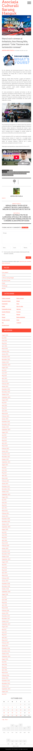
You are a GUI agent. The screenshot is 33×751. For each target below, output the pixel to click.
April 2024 (4, 410)
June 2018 (4, 599)
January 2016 (5, 678)
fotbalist (10, 173)
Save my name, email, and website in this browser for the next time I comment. (16, 252)
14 (16, 710)
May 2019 (4, 570)
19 (8, 712)
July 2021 (4, 499)
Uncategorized (5, 325)
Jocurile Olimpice (6, 312)
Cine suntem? (5, 272)
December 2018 (6, 583)
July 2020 (4, 532)
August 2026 (5, 335)
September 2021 (6, 494)
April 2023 (4, 443)
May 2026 (4, 343)
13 (12, 710)
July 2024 (4, 402)
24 (29, 712)
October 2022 (5, 459)
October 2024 (5, 394)
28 (16, 715)
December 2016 (6, 648)
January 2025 (5, 386)
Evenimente (5, 303)
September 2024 (6, 397)
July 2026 (4, 338)
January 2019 (5, 580)
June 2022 (4, 470)
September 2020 (6, 526)
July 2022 (4, 467)
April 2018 (4, 605)
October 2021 (5, 491)
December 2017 (6, 616)
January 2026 (5, 354)
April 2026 (4, 346)
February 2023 (5, 448)
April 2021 (4, 508)
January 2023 (5, 451)
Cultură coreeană (6, 298)
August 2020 (5, 529)
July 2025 (4, 370)
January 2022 (5, 483)
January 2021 (5, 516)
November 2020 (6, 521)
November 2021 (6, 489)
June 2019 (4, 567)
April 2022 (4, 475)
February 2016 (5, 675)
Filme (17, 303)
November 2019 (6, 554)
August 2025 (5, 367)
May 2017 (4, 634)
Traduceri (18, 322)
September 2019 (6, 559)
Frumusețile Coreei (6, 309)
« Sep (3, 719)
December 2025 (6, 356)
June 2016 (4, 664)
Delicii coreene (20, 298)
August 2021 (5, 497)
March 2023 (5, 445)
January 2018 (5, 613)
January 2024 (5, 419)
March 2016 (5, 672)
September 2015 (6, 688)
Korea (24, 173)
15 (20, 710)
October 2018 (5, 589)
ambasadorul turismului (14, 172)
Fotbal (3, 306)
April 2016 (4, 670)
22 (20, 712)
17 (29, 710)
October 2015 (5, 686)
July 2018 (4, 597)
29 (20, 715)
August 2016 (5, 659)
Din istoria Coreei (6, 280)
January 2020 (5, 548)
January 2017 (5, 645)
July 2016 (4, 661)
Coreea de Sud (25, 172)
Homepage (4, 286)
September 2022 (6, 462)
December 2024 (6, 389)
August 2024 (5, 400)
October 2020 (5, 524)
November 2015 (6, 683)
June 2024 (4, 405)
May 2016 (4, 667)
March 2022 (5, 478)
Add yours (25, 227)
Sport (17, 320)
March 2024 (5, 413)
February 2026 (5, 351)
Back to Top (16, 746)
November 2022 (6, 456)
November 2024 (6, 392)
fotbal (4, 173)
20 (12, 712)
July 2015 (4, 694)
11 (4, 710)
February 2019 (5, 578)
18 (4, 712)
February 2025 (5, 383)
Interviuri (18, 309)
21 (16, 712)
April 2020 (4, 540)
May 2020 (4, 537)
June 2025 (4, 373)
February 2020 (5, 545)
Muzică (3, 317)
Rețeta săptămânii (20, 317)
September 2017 (6, 624)
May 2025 (4, 375)
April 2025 (4, 378)
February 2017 (5, 643)
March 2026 (5, 348)
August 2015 (5, 691)
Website (4, 198)
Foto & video (19, 306)
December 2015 (6, 680)
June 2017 (4, 632)
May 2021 (4, 505)
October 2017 (5, 621)
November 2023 (6, 424)
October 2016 (5, 653)
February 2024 (5, 416)
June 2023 (4, 437)
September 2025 (6, 364)
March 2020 (5, 543)
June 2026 (4, 340)
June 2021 (4, 502)
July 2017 (4, 629)
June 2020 (4, 535)
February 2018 (5, 610)
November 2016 (6, 651)
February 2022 (5, 481)
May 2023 (4, 440)
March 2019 (5, 575)
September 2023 (6, 429)
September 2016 (6, 656)
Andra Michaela (8, 50)
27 (12, 715)
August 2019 (5, 562)
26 (8, 715)
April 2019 (4, 572)
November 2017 (6, 618)
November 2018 (6, 586)
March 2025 (5, 381)
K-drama (18, 312)
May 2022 (4, 473)
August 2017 (5, 626)
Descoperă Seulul (6, 301)
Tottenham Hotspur (8, 175)
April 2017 (4, 637)
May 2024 (4, 408)
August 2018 (5, 594)
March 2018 (5, 607)
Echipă (3, 283)
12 (8, 710)
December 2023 (6, 421)
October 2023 (5, 427)
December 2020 (6, 518)
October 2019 (5, 556)
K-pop (3, 314)
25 (4, 715)
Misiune (4, 288)
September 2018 (6, 591)
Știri (11, 170)
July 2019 (4, 564)
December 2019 (6, 551)
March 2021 (5, 510)
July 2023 (4, 435)
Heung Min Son (17, 173)
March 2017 (5, 640)
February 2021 (5, 513)
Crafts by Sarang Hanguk (8, 277)
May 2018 (4, 602)
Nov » (6, 719)
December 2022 (6, 454)
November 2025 (6, 359)
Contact (3, 275)
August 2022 (5, 464)
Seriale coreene (6, 320)
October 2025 (5, 362)
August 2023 (5, 432)
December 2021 (6, 486)
